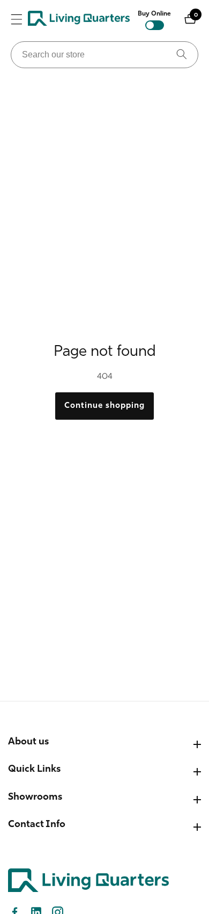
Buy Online (154, 14)
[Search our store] (181, 54)
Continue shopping (104, 406)
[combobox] (104, 54)
